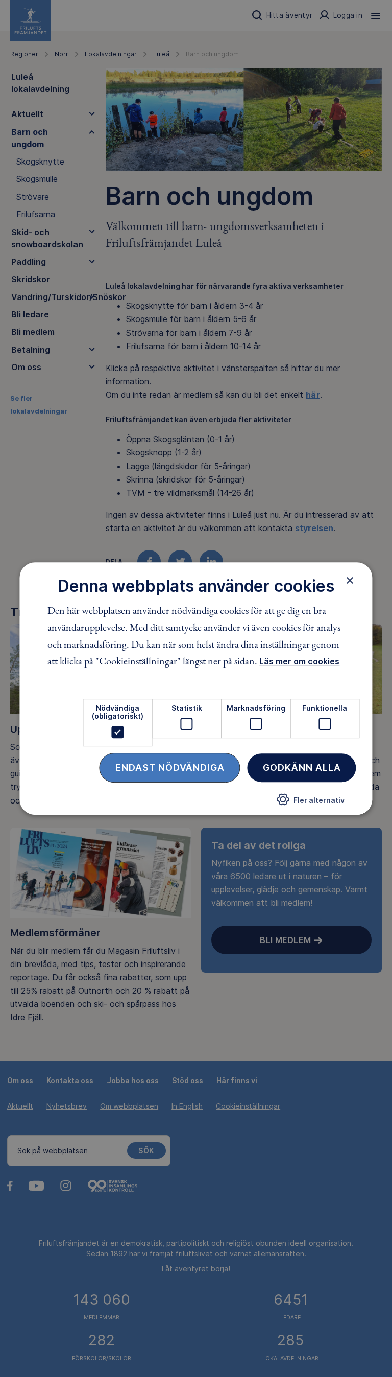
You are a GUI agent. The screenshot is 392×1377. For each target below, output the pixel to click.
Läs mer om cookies (299, 661)
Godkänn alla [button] (302, 767)
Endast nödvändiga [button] (170, 767)
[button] (311, 803)
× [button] (350, 580)
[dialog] (195, 688)
